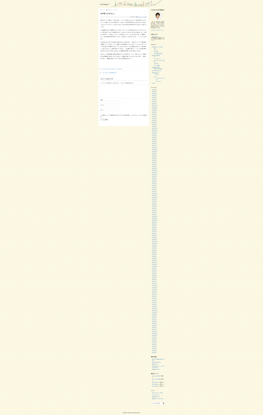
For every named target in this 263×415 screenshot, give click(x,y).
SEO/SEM (156, 51)
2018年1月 (154, 283)
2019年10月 (154, 243)
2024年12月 (154, 128)
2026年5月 (154, 95)
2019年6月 (154, 250)
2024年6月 (154, 139)
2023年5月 (154, 160)
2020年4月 (154, 231)
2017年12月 (154, 285)
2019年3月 (154, 256)
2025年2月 (154, 124)
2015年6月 (154, 342)
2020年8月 (154, 223)
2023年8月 (154, 154)
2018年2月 (154, 281)
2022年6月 (154, 181)
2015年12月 (154, 331)
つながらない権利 (156, 375)
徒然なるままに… (156, 72)
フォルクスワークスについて (157, 30)
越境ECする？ (155, 364)
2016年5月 (154, 321)
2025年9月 (154, 110)
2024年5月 (154, 141)
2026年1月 (154, 103)
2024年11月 (154, 130)
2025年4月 (154, 120)
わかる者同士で (155, 386)
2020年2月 (154, 235)
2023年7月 (154, 156)
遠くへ (155, 76)
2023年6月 (154, 158)
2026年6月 (154, 93)
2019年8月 (154, 246)
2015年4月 (154, 346)
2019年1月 (154, 260)
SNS (155, 48)
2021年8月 (154, 200)
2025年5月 (154, 118)
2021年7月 (154, 202)
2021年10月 (154, 197)
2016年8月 (154, 315)
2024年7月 (154, 137)
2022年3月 (154, 187)
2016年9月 (154, 314)
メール (102, 105)
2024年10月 (154, 131)
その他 (153, 83)
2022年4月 (154, 185)
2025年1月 (154, 126)
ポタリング (158, 81)
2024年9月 (154, 133)
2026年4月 (154, 97)
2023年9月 (154, 153)
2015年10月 (154, 335)
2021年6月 (154, 204)
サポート (156, 49)
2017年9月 (154, 291)
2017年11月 (154, 287)
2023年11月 (154, 149)
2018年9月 (154, 268)
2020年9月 (154, 222)
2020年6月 (154, 227)
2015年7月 (154, 340)
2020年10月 (154, 220)
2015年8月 (154, 338)
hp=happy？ (105, 4)
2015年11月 (154, 333)
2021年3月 (154, 210)
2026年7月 (154, 91)
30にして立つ (155, 36)
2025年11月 (154, 107)
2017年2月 (154, 304)
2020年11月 (154, 218)
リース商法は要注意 (158, 53)
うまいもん (156, 73)
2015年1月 (154, 352)
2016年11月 (154, 310)
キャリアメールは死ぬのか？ (110, 72)
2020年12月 (154, 216)
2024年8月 (154, 135)
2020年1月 (154, 237)
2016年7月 (154, 317)
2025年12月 (154, 105)
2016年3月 (154, 325)
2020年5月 (154, 229)
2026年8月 (154, 89)
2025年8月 (154, 112)
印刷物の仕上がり (156, 369)
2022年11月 (154, 172)
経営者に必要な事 (156, 55)
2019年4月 (154, 254)
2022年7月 (154, 179)
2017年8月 (154, 292)
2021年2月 (154, 212)
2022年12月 (154, 170)
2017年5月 (154, 298)
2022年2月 (154, 189)
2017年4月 (154, 300)
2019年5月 (154, 252)
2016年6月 (154, 319)
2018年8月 (154, 269)
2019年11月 (154, 241)
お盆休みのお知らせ (156, 362)
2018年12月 (154, 262)
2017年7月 (154, 294)
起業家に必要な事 (156, 67)
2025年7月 (154, 114)
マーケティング (157, 58)
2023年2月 (154, 166)
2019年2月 (154, 258)
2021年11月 (154, 195)
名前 (101, 99)
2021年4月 (154, 208)
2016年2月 (154, 327)
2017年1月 (154, 306)
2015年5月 (154, 344)
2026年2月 (154, 101)
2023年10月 (154, 151)
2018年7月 (154, 271)
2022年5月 (154, 183)
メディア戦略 (157, 65)
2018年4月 (154, 277)
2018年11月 (154, 264)
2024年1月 (154, 145)
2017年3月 (154, 302)
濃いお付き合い (155, 382)
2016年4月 (154, 323)
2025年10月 (154, 108)
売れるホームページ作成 (141, 16)
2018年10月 (154, 266)
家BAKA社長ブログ (156, 396)
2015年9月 (154, 337)
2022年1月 (154, 191)
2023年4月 (154, 162)
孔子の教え (156, 63)
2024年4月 (154, 143)
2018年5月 (154, 275)
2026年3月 (154, 99)
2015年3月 (154, 348)
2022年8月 (154, 177)
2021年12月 (154, 193)
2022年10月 (154, 174)
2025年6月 (154, 116)
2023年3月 (154, 164)
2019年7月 (154, 248)
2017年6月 (154, 296)
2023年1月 (154, 168)
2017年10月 (154, 289)
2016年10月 (154, 312)
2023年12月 (154, 147)
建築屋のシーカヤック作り (157, 398)
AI (154, 56)
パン (157, 74)
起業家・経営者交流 (158, 68)
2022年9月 (154, 176)
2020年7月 (154, 225)
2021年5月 (154, 206)
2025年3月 (154, 122)
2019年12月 (154, 239)
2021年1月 (154, 214)
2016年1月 (154, 329)
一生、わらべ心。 (156, 394)
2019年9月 (154, 245)
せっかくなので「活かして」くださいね (112, 68)
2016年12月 (154, 308)
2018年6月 (154, 273)
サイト (102, 110)
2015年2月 (154, 350)
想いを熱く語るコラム (157, 70)
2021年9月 (154, 199)
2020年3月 (154, 233)
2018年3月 (154, 279)
